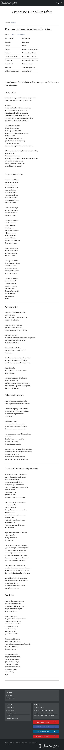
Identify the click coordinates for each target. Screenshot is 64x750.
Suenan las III (26, 71)
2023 (35, 710)
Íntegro (7, 49)
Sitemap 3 (18, 742)
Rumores (8, 67)
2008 (45, 715)
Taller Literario (9, 715)
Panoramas (8, 60)
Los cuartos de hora (11, 56)
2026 (35, 707)
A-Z (13, 34)
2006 (52, 715)
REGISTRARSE (11, 698)
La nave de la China (28, 53)
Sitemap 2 (12, 742)
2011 (35, 715)
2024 (42, 707)
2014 (45, 713)
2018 (52, 710)
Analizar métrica (10, 707)
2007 (49, 715)
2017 (35, 713)
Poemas (13, 22)
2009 (42, 715)
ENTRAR (10, 695)
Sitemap (6, 742)
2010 (39, 715)
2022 (39, 710)
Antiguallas (26, 38)
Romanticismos (27, 64)
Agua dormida (9, 38)
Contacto (34, 742)
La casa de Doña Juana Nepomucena (34, 49)
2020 (45, 710)
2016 (39, 713)
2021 (42, 710)
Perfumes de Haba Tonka (30, 60)
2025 (39, 707)
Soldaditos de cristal (12, 71)
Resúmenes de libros (11, 713)
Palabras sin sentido (29, 56)
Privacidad (24, 742)
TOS (29, 742)
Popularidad (21, 34)
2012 (52, 713)
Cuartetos (8, 42)
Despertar (25, 42)
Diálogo (7, 46)
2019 (49, 710)
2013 (49, 713)
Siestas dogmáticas (28, 67)
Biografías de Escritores (12, 718)
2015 (42, 713)
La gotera (8, 53)
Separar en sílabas (10, 710)
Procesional (9, 64)
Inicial (24, 46)
